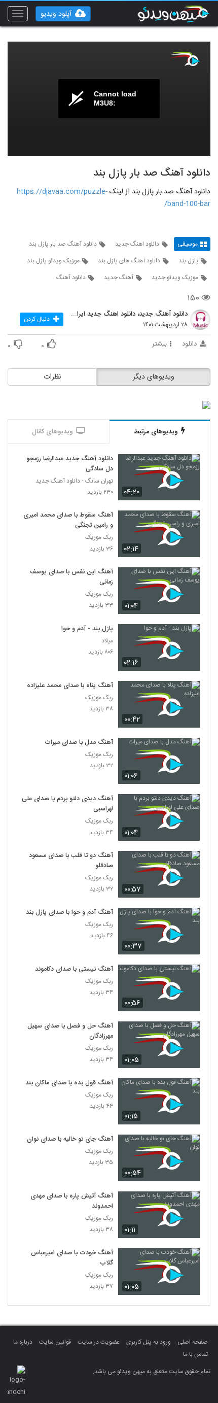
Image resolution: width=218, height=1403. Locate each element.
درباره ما (22, 1342)
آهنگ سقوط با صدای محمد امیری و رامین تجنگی (68, 520)
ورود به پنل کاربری (148, 1342)
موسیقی (187, 244)
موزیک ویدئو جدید (175, 277)
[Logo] (185, 59)
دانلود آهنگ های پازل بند (129, 261)
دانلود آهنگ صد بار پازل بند (63, 244)
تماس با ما (195, 1354)
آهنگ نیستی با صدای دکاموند (74, 970)
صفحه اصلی (192, 1342)
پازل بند (188, 261)
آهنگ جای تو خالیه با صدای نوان (70, 1140)
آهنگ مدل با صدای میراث (79, 743)
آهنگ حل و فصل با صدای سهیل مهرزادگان (70, 1031)
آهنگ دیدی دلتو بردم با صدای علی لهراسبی (67, 804)
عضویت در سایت (99, 1342)
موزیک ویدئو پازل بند (53, 261)
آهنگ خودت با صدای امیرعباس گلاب (72, 1258)
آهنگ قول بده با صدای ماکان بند (69, 1083)
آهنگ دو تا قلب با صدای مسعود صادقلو (71, 861)
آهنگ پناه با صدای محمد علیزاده (70, 686)
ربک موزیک (99, 537)
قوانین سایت (55, 1342)
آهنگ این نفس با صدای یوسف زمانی (71, 577)
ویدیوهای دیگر (153, 377)
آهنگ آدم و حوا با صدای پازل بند (69, 913)
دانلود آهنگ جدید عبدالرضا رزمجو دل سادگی (69, 464)
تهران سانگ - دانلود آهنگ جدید (74, 481)
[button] (63, 13)
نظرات (52, 377)
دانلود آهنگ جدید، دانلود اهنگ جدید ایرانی (129, 315)
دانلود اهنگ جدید (137, 244)
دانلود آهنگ (71, 277)
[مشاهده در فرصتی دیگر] (187, 467)
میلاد (107, 641)
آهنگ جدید (118, 277)
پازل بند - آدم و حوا (87, 629)
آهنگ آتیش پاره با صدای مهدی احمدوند (71, 1201)
